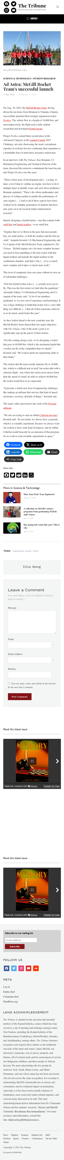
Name (11, 639)
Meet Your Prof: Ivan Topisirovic (39, 494)
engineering (18, 550)
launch (28, 550)
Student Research (44, 78)
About (6, 1142)
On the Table (51, 1138)
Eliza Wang (10, 94)
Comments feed (10, 996)
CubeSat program (48, 415)
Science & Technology (17, 78)
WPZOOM (17, 1152)
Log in (6, 986)
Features (24, 1134)
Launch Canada (37, 140)
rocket (36, 550)
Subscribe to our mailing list (19, 933)
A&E (47, 1134)
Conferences (37, 1138)
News (5, 1134)
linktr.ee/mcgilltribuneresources (23, 1119)
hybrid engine (36, 128)
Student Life (36, 1134)
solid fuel (7, 224)
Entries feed (9, 991)
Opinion (14, 1134)
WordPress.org (10, 1001)
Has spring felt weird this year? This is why (42, 526)
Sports (16, 1138)
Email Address (15, 654)
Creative (25, 1138)
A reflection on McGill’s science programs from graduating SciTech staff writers (40, 511)
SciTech (6, 1138)
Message (12, 607)
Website (12, 668)
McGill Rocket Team (36, 107)
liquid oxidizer (24, 224)
